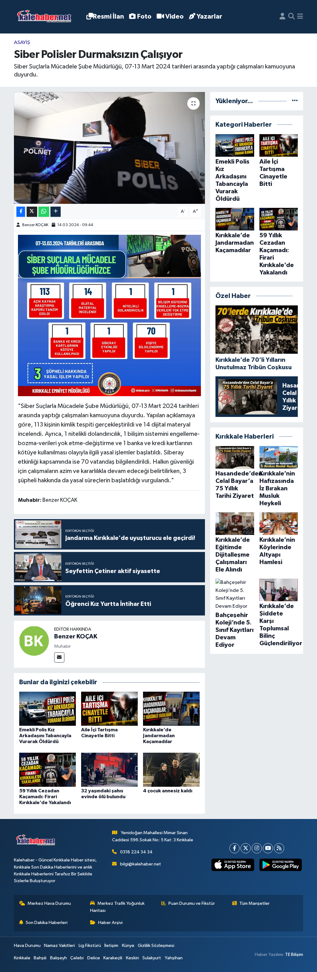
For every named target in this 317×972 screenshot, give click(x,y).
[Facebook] (234, 848)
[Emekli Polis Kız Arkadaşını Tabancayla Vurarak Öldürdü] (47, 708)
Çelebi (77, 958)
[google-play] (280, 865)
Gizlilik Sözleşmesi (156, 945)
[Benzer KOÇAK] (34, 640)
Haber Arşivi (110, 922)
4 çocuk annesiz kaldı (167, 790)
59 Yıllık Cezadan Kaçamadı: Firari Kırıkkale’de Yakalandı (45, 796)
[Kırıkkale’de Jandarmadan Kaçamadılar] (171, 708)
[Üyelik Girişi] (282, 17)
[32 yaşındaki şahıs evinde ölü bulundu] (109, 769)
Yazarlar (209, 16)
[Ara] (291, 17)
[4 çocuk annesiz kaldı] (171, 769)
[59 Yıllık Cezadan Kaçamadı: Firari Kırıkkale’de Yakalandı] (47, 769)
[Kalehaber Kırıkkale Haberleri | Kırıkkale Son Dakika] (46, 17)
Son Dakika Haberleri (46, 922)
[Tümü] (295, 101)
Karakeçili (112, 958)
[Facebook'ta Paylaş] (20, 212)
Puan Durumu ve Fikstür (191, 903)
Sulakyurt (151, 958)
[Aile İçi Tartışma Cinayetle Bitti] (109, 708)
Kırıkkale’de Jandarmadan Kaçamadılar (159, 735)
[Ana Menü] (300, 17)
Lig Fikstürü (90, 945)
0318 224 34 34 (136, 852)
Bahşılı (40, 958)
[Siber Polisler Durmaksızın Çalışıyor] (109, 148)
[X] (246, 848)
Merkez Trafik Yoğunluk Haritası (117, 907)
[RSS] (279, 848)
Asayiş (22, 42)
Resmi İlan (108, 16)
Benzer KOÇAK (35, 225)
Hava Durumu (27, 945)
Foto (144, 16)
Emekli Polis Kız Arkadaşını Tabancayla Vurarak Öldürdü (45, 735)
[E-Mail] (59, 657)
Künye (128, 945)
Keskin (132, 958)
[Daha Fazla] (55, 212)
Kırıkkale (22, 958)
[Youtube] (268, 848)
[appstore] (232, 865)
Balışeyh (58, 958)
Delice (93, 958)
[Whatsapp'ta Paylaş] (43, 212)
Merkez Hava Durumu (49, 903)
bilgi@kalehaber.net (140, 864)
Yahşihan (174, 958)
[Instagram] (257, 848)
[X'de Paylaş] (32, 212)
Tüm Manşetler (254, 903)
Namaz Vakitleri (59, 945)
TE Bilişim (294, 954)
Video (174, 16)
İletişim (111, 945)
